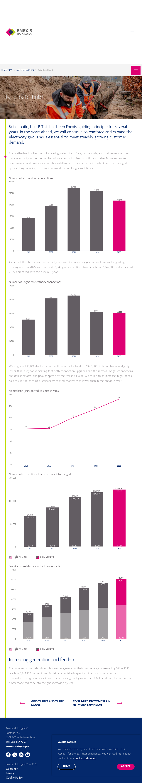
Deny (69, 767)
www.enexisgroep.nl (18, 746)
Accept (128, 767)
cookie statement (85, 758)
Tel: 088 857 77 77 (16, 742)
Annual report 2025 (25, 70)
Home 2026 (6, 70)
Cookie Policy (14, 778)
